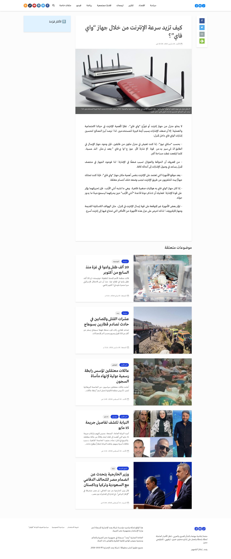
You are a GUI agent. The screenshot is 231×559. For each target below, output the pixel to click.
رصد (118, 313)
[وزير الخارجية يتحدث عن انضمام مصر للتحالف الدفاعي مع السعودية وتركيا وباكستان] (163, 485)
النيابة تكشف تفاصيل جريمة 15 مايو (107, 425)
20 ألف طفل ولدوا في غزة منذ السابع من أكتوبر (107, 270)
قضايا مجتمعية (104, 5)
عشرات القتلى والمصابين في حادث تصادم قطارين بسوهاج (106, 322)
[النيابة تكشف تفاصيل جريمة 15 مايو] (163, 433)
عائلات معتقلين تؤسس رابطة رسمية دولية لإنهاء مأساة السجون (107, 376)
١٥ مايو (106, 417)
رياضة (89, 5)
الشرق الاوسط (123, 468)
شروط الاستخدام (73, 527)
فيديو (78, 5)
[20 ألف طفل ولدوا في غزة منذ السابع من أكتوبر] (163, 278)
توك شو (114, 417)
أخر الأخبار (124, 365)
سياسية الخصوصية (58, 527)
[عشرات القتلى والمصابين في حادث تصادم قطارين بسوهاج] (163, 330)
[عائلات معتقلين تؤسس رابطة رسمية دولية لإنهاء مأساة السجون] (163, 381)
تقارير (131, 5)
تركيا (113, 468)
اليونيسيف (116, 261)
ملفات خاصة (65, 5)
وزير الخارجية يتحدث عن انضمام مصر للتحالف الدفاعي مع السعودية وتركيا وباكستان (106, 479)
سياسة (153, 5)
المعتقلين (114, 365)
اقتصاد (142, 5)
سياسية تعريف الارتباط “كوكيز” (39, 527)
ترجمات (119, 5)
